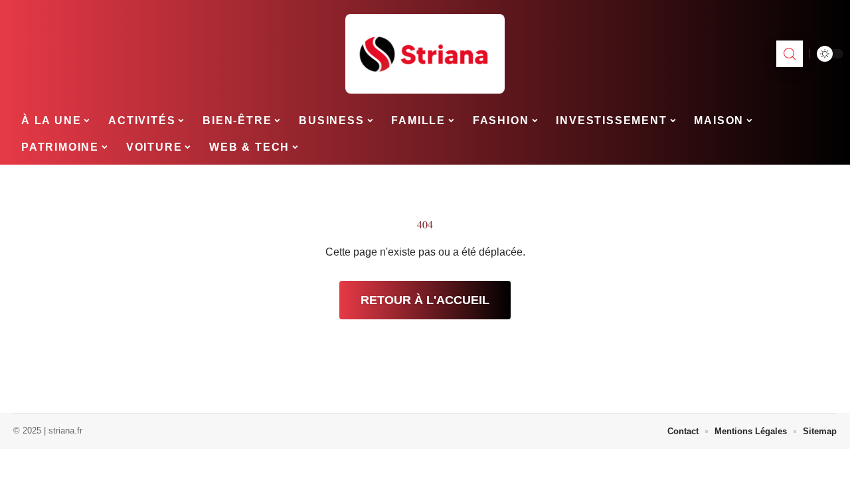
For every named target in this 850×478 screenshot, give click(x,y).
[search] (789, 53)
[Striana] (425, 54)
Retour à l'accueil (425, 300)
